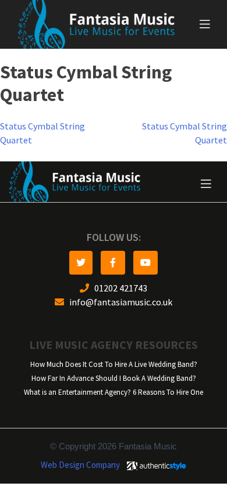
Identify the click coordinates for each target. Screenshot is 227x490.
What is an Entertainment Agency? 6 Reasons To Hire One (113, 392)
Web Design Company (80, 465)
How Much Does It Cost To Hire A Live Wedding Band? (113, 364)
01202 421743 (118, 288)
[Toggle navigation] (205, 24)
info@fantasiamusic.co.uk (118, 302)
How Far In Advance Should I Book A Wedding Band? (113, 378)
